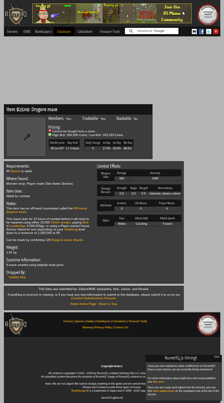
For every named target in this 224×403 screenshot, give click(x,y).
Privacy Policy (103, 327)
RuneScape (79, 390)
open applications (164, 390)
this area (158, 381)
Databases (64, 31)
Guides (90, 321)
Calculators (85, 31)
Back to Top (108, 304)
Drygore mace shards (67, 240)
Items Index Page (83, 304)
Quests (79, 321)
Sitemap (87, 327)
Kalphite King (17, 277)
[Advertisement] (112, 71)
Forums (12, 31)
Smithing (71, 229)
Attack (15, 171)
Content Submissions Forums (93, 298)
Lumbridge (18, 226)
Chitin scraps (61, 222)
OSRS (26, 31)
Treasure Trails (110, 31)
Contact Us (121, 327)
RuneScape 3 (43, 31)
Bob (85, 222)
